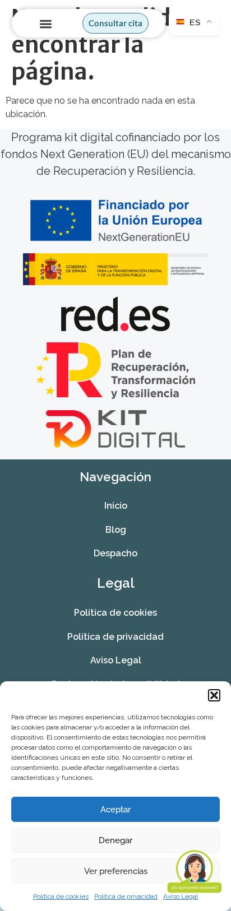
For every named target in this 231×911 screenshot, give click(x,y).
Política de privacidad (126, 896)
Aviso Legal (115, 660)
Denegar (115, 840)
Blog (115, 529)
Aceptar (115, 810)
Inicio (115, 505)
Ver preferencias (115, 871)
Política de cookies (61, 896)
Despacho (115, 553)
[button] (214, 695)
